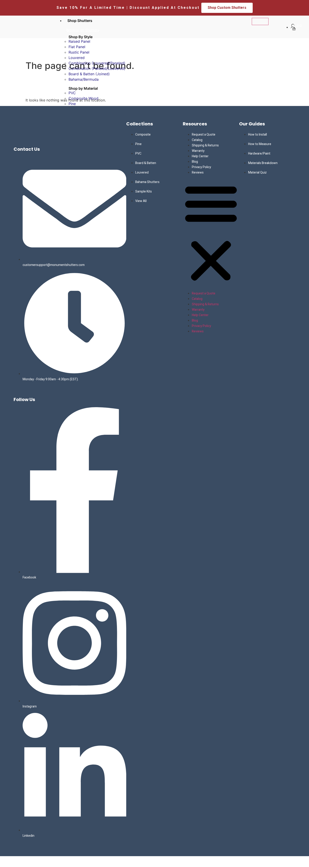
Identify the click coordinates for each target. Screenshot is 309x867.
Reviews (198, 172)
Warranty (198, 150)
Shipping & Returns (205, 145)
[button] (211, 232)
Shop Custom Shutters (227, 7)
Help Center (200, 156)
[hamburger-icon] (260, 21)
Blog (195, 161)
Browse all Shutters (82, 30)
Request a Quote (203, 134)
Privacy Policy (201, 167)
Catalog (197, 140)
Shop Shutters (79, 20)
